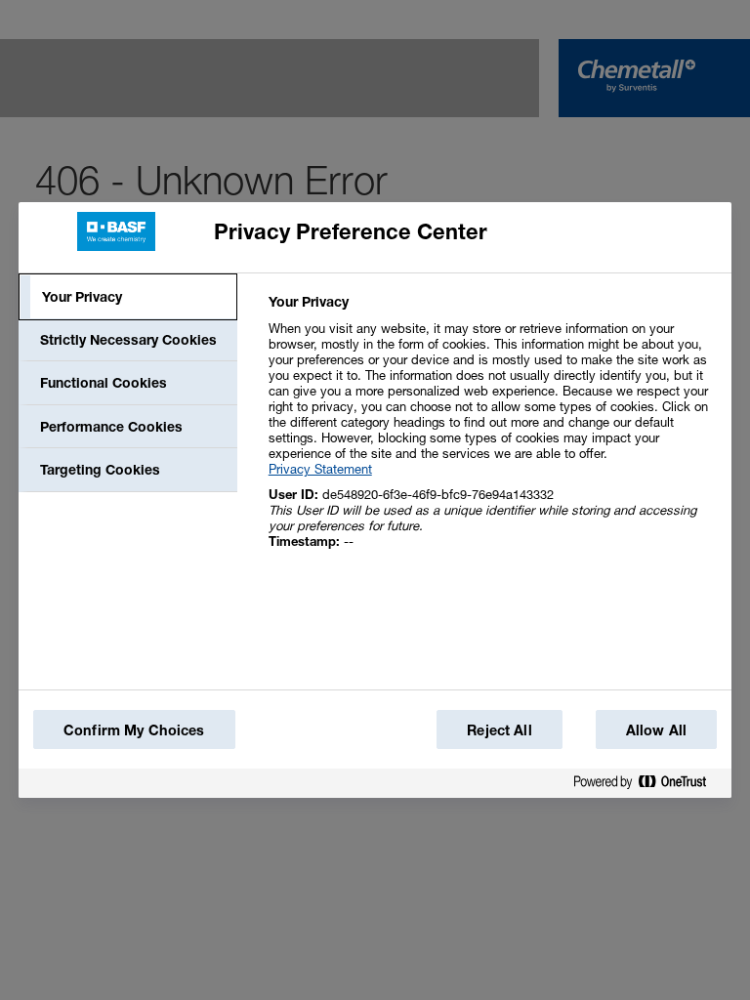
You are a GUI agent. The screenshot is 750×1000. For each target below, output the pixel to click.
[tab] (128, 296)
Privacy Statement (320, 469)
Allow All (656, 730)
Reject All (499, 730)
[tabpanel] (492, 432)
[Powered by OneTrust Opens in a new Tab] (647, 785)
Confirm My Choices (134, 730)
